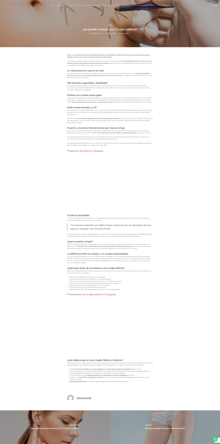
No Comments (124, 33)
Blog (110, 25)
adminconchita (97, 33)
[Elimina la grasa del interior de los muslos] (165, 427)
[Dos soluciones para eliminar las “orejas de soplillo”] (55, 427)
